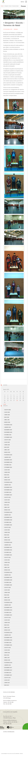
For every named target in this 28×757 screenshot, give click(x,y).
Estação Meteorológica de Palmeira (11, 743)
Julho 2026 (7, 412)
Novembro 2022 (8, 519)
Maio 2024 (6, 474)
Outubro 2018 (7, 642)
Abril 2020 (6, 597)
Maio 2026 (6, 417)
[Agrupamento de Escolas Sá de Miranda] (3, 1)
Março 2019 (7, 630)
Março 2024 (7, 479)
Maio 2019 (6, 625)
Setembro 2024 (8, 467)
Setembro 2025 (8, 437)
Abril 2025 (6, 449)
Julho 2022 (7, 529)
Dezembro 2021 (8, 547)
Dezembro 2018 (8, 637)
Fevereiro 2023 (8, 512)
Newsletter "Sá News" (8, 740)
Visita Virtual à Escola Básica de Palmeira (12, 725)
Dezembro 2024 (8, 459)
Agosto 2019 (7, 617)
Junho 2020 (7, 592)
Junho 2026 (7, 414)
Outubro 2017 (7, 672)
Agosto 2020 (7, 587)
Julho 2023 (7, 499)
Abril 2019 (6, 627)
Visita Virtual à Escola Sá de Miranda (11, 705)
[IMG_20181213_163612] (14, 185)
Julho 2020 (7, 590)
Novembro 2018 (8, 640)
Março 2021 (7, 570)
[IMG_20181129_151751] (14, 222)
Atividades (16, 29)
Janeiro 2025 (7, 457)
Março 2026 (7, 422)
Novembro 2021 (8, 549)
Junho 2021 (7, 562)
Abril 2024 (6, 477)
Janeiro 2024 (7, 484)
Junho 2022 (7, 532)
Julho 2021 (7, 560)
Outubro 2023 (7, 492)
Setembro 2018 (8, 645)
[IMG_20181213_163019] (14, 259)
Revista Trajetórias (7, 738)
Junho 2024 (7, 472)
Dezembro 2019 (8, 607)
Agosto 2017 (7, 677)
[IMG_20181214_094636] (14, 365)
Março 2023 (7, 509)
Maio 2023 (6, 504)
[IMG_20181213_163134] (14, 286)
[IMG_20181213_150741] (14, 206)
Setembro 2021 (8, 555)
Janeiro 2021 (7, 575)
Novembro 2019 (8, 610)
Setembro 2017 (8, 675)
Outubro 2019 (7, 612)
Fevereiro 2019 (8, 632)
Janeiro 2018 (7, 665)
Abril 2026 (6, 419)
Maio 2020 (6, 595)
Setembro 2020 (8, 585)
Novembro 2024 (8, 462)
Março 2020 (7, 600)
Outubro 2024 (7, 464)
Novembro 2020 (8, 580)
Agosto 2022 (7, 527)
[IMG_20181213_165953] (14, 158)
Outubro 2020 (7, 582)
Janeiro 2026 (7, 427)
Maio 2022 (6, 534)
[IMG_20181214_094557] (14, 122)
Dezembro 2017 (8, 667)
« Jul (4, 404)
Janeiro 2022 (7, 544)
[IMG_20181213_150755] (14, 237)
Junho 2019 (7, 622)
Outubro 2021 (7, 552)
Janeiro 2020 (7, 605)
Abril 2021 (6, 567)
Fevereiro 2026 (8, 424)
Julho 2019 (7, 620)
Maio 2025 (6, 447)
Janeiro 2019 (7, 635)
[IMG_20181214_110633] (14, 106)
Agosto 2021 (7, 557)
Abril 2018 (6, 657)
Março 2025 (7, 452)
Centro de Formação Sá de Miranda (11, 736)
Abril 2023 (6, 507)
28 (17, 400)
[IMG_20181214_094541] (14, 137)
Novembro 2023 (8, 489)
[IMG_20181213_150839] (14, 349)
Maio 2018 (6, 655)
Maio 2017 (6, 685)
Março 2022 (7, 539)
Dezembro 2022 (8, 517)
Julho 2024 (7, 469)
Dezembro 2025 (8, 429)
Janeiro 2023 (7, 514)
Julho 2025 (7, 442)
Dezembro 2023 (8, 487)
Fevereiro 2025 (8, 454)
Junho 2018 (7, 652)
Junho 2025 (7, 444)
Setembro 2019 (8, 615)
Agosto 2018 (7, 647)
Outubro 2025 (7, 434)
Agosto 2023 (7, 497)
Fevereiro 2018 (8, 662)
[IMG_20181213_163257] (14, 312)
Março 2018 (7, 660)
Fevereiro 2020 (8, 602)
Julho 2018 (7, 650)
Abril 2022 (6, 537)
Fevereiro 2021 (8, 572)
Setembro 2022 (8, 524)
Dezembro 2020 (8, 577)
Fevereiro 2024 (8, 482)
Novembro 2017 (8, 670)
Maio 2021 (6, 565)
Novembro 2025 (8, 432)
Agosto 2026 (7, 409)
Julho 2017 (7, 680)
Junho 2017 (7, 682)
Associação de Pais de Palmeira (10, 745)
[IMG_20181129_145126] (14, 333)
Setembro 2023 (8, 494)
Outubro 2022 (7, 522)
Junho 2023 (7, 502)
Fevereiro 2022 (8, 542)
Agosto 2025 (7, 439)
